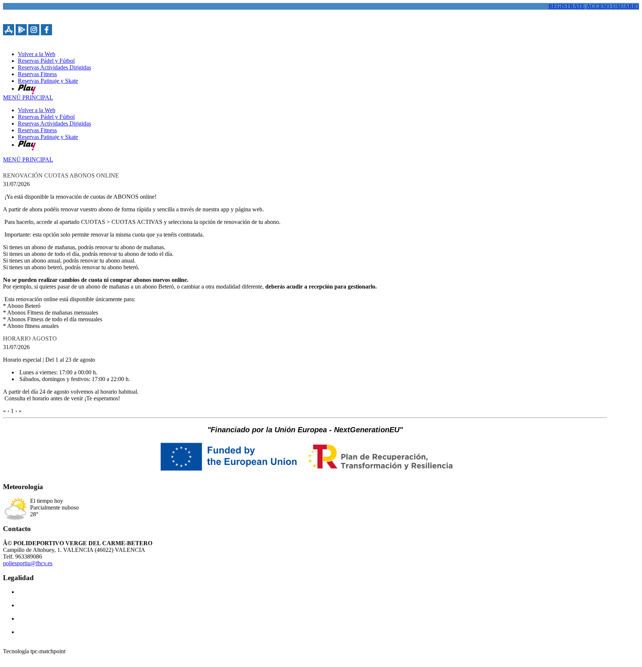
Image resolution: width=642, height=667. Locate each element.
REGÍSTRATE (566, 6)
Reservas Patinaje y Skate (48, 137)
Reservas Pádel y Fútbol (46, 117)
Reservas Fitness (37, 130)
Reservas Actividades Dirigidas (54, 123)
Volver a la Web (36, 110)
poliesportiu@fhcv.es (27, 563)
